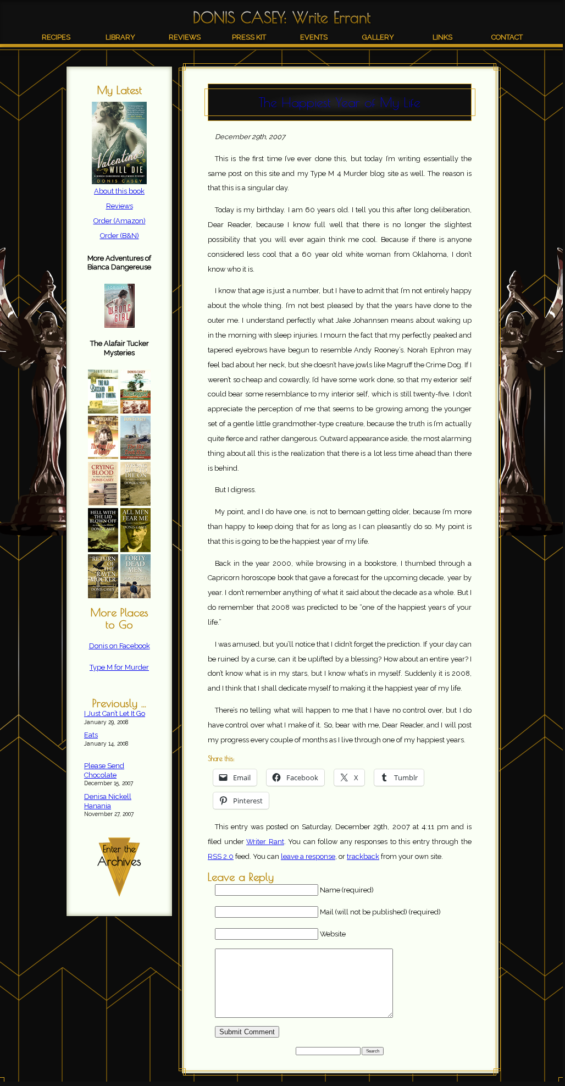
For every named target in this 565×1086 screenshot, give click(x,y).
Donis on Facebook (119, 646)
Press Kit (249, 37)
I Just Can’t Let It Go (114, 713)
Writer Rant (265, 841)
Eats (91, 735)
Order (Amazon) (119, 221)
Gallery (378, 37)
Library (120, 37)
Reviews (185, 37)
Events (314, 37)
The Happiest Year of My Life (339, 102)
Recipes (56, 37)
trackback (363, 856)
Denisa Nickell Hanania (107, 801)
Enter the (119, 856)
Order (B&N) (119, 235)
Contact (507, 37)
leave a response (308, 856)
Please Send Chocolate (104, 770)
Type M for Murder (119, 667)
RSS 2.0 (221, 856)
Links (442, 37)
